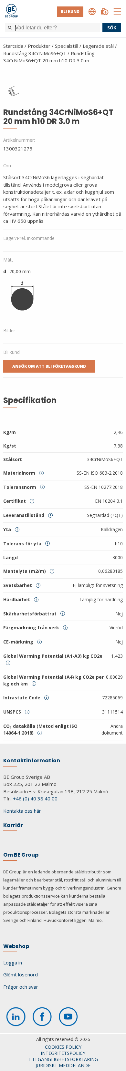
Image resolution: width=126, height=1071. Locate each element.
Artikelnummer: (19, 140)
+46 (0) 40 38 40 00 (35, 798)
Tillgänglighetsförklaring (63, 1059)
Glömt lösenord (20, 974)
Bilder (9, 330)
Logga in (12, 962)
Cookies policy (63, 1047)
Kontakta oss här (22, 811)
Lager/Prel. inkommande (29, 238)
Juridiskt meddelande (63, 1065)
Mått (8, 260)
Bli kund (70, 11)
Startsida (13, 46)
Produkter (39, 46)
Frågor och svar (20, 986)
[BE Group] (11, 11)
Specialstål (66, 46)
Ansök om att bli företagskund (49, 366)
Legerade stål (98, 46)
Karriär (13, 825)
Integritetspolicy (63, 1053)
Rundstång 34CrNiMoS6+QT (34, 53)
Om (7, 165)
